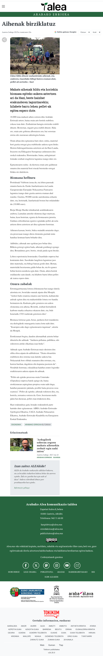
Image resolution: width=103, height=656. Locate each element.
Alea (42, 626)
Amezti (52, 626)
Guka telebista (77, 633)
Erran (69, 629)
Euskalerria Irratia (85, 629)
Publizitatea (46, 572)
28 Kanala (68, 640)
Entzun (83, 32)
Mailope (27, 636)
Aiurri (33, 626)
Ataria (93, 626)
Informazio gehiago (22, 487)
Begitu (58, 629)
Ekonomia (16, 425)
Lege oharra (30, 572)
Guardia (56, 457)
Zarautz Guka (37, 640)
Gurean (51, 645)
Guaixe (54, 633)
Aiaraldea (12, 626)
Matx (42, 645)
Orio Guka (72, 636)
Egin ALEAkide (51, 577)
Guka (63, 633)
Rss (93, 572)
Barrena (47, 629)
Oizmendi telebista (54, 636)
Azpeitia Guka (14, 629)
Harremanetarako (78, 572)
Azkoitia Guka (32, 629)
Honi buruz (14, 572)
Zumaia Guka (54, 640)
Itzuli (94, 32)
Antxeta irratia (78, 626)
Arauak (61, 572)
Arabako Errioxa (51, 14)
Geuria (11, 633)
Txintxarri (86, 636)
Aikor (23, 626)
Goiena (22, 633)
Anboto (63, 626)
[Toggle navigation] (3, 6)
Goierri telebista (38, 633)
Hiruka (92, 633)
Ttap (61, 645)
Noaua (38, 636)
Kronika (15, 636)
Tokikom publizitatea (51, 649)
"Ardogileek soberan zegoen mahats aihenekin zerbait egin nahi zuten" (48, 445)
